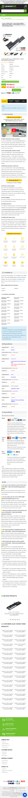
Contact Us (4, 768)
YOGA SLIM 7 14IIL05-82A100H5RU (18, 311)
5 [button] (15, 619)
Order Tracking (5, 760)
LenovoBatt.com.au (13, 787)
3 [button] (12, 619)
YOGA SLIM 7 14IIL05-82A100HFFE (5, 314)
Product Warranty (5, 743)
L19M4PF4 (16, 288)
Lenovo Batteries (8, 18)
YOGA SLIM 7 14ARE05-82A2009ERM (19, 304)
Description (4, 101)
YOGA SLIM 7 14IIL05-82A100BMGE (18, 307)
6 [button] (17, 619)
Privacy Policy (5, 747)
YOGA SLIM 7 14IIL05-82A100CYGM (5, 311)
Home (2, 18)
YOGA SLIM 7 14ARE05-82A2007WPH (6, 304)
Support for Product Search (7, 770)
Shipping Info (4, 762)
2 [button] (10, 619)
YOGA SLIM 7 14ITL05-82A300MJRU (5, 324)
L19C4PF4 (3, 290)
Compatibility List (10, 101)
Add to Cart (17, 90)
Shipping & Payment (17, 101)
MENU (4, 15)
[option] (14, 42)
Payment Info (4, 763)
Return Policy (4, 755)
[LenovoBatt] (8, 6)
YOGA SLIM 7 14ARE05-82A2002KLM (6, 301)
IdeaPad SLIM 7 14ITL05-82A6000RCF (19, 298)
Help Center (4, 752)
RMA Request (4, 772)
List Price (3, 84)
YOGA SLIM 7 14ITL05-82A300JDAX (18, 317)
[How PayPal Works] (14, 783)
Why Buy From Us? (6, 745)
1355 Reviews (11, 62)
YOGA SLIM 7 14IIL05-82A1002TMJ (5, 307)
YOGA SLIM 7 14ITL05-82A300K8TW (18, 320)
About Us (4, 742)
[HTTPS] (18, 783)
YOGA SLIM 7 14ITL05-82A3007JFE (18, 314)
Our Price (3, 87)
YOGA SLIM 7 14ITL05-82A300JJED (5, 320)
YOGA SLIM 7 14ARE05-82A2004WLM (19, 301)
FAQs (23, 101)
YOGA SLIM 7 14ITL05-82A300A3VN (5, 317)
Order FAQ (4, 753)
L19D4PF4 (3, 288)
